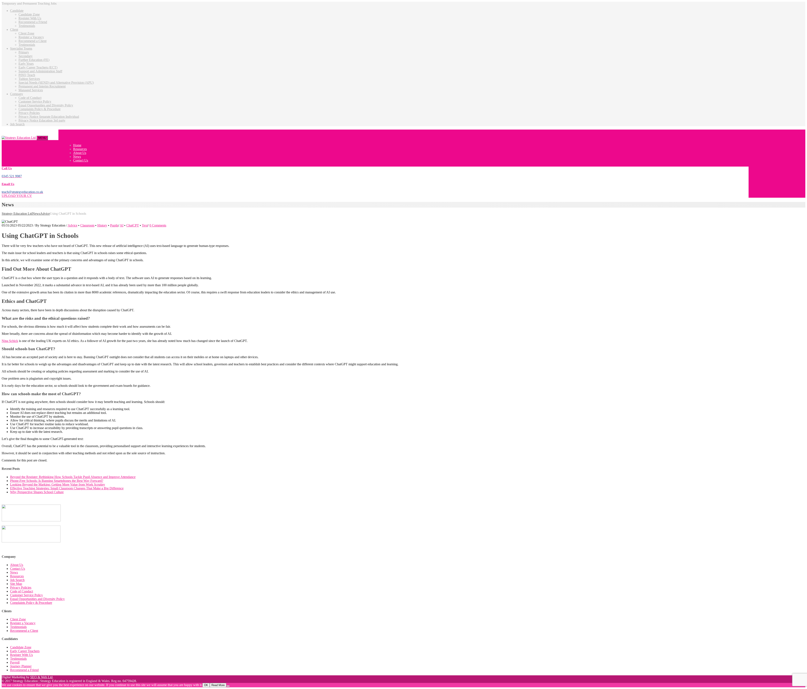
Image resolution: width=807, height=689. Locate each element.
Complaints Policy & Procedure (39, 109)
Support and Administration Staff (40, 71)
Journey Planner (21, 666)
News (77, 156)
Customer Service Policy (34, 101)
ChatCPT (132, 225)
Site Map (16, 584)
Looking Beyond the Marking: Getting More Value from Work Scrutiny (57, 484)
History (102, 225)
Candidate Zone (29, 14)
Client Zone (26, 33)
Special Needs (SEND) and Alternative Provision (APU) (56, 82)
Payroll (15, 662)
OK (206, 685)
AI (121, 225)
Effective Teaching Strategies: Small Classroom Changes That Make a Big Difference (67, 488)
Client (14, 29)
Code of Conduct (29, 97)
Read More (218, 685)
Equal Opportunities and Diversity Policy (45, 105)
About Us (79, 153)
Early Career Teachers (25, 651)
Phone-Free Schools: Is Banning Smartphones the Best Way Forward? (56, 480)
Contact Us (80, 160)
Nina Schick (10, 341)
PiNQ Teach (26, 75)
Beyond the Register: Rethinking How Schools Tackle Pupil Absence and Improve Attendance (73, 477)
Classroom (87, 225)
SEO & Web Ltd (41, 677)
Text (145, 225)
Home (77, 145)
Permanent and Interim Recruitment (42, 86)
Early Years (26, 63)
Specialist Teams (21, 48)
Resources (80, 149)
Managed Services (30, 90)
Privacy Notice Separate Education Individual (48, 116)
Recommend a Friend (32, 22)
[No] (228, 686)
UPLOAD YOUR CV (17, 195)
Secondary (25, 56)
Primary (23, 52)
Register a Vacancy (31, 37)
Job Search (17, 124)
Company (16, 94)
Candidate (17, 10)
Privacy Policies (29, 113)
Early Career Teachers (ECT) (37, 67)
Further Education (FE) (33, 60)
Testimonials (26, 26)
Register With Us (29, 18)
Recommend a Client (32, 41)
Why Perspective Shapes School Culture (37, 492)
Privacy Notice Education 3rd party (41, 120)
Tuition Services (29, 79)
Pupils (114, 225)
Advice (72, 225)
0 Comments (157, 225)
